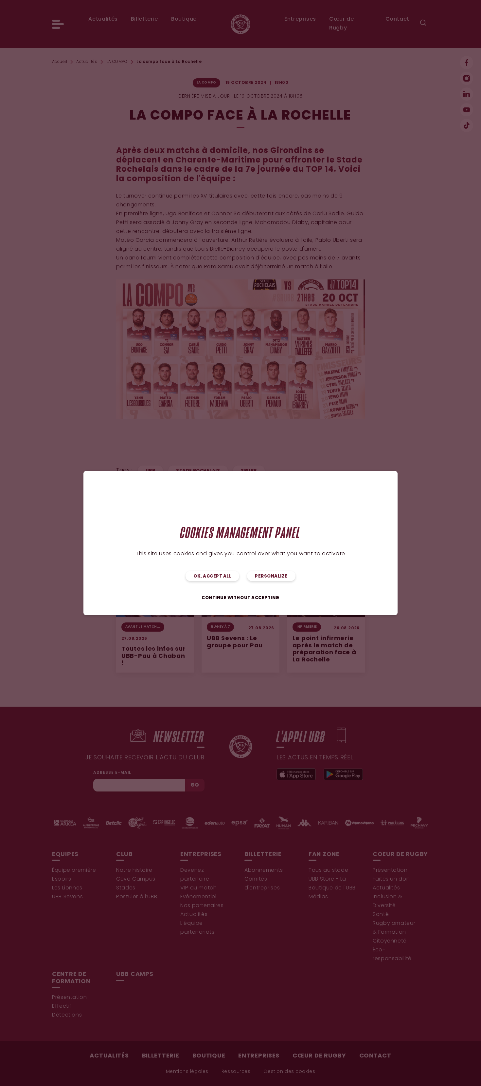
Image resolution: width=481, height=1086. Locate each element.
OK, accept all (212, 576)
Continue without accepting (240, 598)
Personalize (271, 576)
